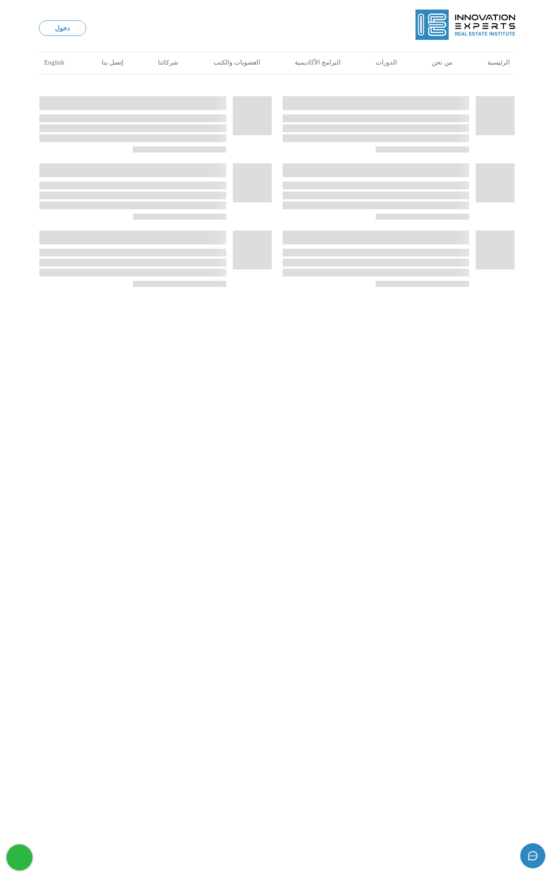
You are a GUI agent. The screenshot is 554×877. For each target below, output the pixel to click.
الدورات (386, 62)
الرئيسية (498, 62)
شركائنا (168, 62)
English (54, 62)
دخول (62, 28)
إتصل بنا (112, 62)
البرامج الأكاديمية (318, 62)
